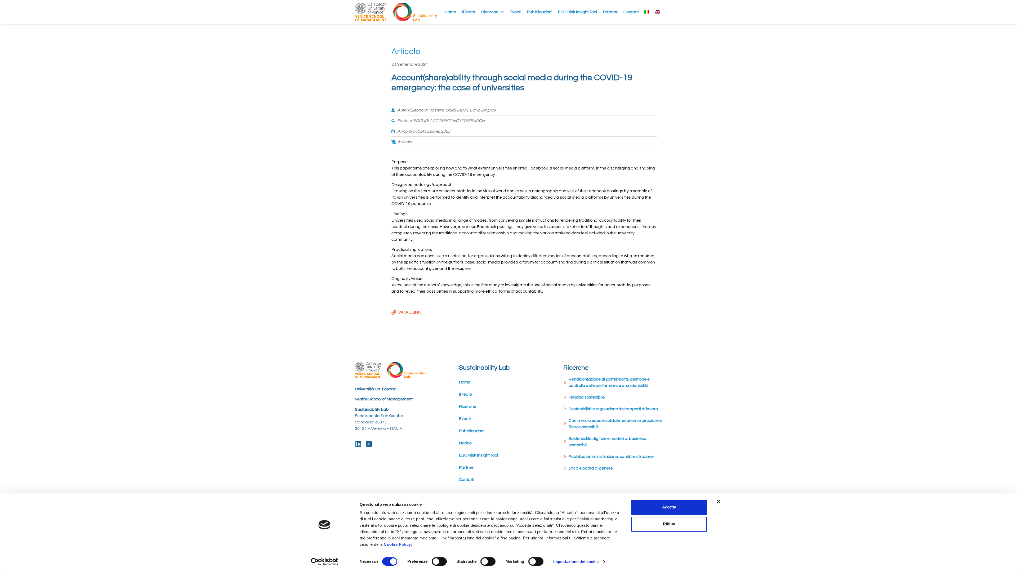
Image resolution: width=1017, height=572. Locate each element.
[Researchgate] (368, 444)
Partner (610, 12)
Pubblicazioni (539, 12)
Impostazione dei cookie (576, 561)
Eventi (515, 12)
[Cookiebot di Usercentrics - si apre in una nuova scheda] (324, 562)
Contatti (631, 12)
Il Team (468, 12)
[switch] (439, 561)
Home (450, 12)
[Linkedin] (358, 444)
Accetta (669, 507)
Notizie (465, 443)
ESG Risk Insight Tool (577, 12)
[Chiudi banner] (718, 501)
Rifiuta (669, 524)
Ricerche (489, 12)
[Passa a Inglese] (657, 12)
